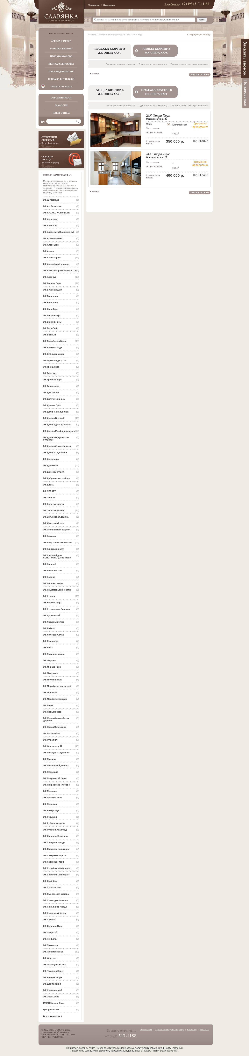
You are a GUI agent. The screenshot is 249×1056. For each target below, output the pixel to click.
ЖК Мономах (50, 692)
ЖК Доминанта (51, 459)
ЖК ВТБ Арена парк (53, 354)
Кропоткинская (179, 125)
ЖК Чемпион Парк (53, 971)
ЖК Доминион (50, 465)
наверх (95, 73)
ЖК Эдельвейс (51, 996)
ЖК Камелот (49, 536)
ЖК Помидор (50, 791)
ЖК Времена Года (52, 347)
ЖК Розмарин (50, 817)
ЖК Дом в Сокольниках (55, 412)
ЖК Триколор (50, 945)
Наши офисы (109, 4)
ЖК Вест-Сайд (50, 328)
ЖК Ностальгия (51, 733)
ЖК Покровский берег (55, 778)
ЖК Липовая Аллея (53, 635)
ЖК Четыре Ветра (52, 977)
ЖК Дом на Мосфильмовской (59, 431)
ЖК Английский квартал (56, 264)
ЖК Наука (48, 705)
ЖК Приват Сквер (52, 797)
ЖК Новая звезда (52, 712)
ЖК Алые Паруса (52, 257)
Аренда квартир (61, 41)
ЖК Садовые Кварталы (55, 836)
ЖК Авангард (50, 219)
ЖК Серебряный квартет (56, 874)
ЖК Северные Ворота (54, 855)
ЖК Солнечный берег (54, 913)
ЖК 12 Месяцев (51, 200)
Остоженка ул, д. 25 (156, 119)
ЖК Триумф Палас (53, 952)
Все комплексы (51, 1016)
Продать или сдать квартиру (169, 1029)
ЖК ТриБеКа (49, 939)
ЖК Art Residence (52, 206)
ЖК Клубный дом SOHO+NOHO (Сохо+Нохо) (57, 556)
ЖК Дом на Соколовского (57, 446)
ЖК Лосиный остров (54, 654)
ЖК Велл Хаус (50, 309)
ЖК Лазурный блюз (53, 622)
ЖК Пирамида (50, 772)
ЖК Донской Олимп (53, 472)
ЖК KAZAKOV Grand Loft (56, 213)
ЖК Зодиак (49, 497)
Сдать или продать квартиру (153, 64)
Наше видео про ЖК (61, 71)
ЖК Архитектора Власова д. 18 (59, 270)
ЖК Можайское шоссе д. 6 (57, 686)
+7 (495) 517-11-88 (195, 3)
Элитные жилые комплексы (111, 34)
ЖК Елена (48, 485)
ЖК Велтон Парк (52, 315)
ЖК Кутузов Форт (52, 602)
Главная (92, 34)
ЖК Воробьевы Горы (54, 341)
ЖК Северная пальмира (56, 849)
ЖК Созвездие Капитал (55, 900)
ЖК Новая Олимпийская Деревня (56, 719)
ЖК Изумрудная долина (55, 517)
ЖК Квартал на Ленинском (57, 542)
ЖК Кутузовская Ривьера (56, 609)
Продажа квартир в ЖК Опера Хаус (156, 92)
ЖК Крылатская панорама (57, 590)
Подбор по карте (61, 86)
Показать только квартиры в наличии (189, 64)
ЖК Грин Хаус (50, 373)
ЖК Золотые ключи (53, 504)
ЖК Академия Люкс (53, 238)
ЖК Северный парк (53, 862)
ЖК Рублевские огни (54, 823)
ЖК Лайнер (49, 628)
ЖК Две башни (51, 392)
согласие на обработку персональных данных (110, 1050)
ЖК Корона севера (53, 583)
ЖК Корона (49, 577)
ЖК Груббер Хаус (52, 379)
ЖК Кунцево (49, 596)
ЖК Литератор (50, 641)
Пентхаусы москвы (61, 63)
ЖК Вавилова (50, 296)
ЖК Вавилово (50, 302)
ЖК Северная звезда (54, 842)
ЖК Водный (49, 335)
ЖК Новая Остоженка (54, 727)
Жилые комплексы (61, 33)
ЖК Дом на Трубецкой (55, 452)
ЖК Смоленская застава (56, 894)
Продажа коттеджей (61, 79)
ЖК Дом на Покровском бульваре (56, 438)
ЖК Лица (48, 647)
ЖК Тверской (50, 932)
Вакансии (61, 105)
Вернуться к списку (199, 34)
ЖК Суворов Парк (52, 926)
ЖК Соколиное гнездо (55, 907)
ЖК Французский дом (54, 964)
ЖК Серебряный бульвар (56, 868)
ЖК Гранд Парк (51, 367)
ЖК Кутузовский (51, 615)
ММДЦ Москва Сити (53, 1003)
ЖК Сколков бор (52, 887)
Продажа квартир (61, 48)
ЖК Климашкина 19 (53, 549)
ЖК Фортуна (49, 958)
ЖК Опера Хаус (158, 115)
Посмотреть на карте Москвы (120, 64)
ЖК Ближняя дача (52, 290)
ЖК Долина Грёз (51, 405)
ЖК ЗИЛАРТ (49, 491)
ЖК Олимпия (50, 740)
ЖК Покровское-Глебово (56, 785)
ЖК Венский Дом (52, 322)
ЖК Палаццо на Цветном (56, 752)
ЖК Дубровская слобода (56, 478)
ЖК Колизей (49, 564)
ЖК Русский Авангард (55, 830)
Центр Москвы (51, 1009)
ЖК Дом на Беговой (53, 418)
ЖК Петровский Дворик (56, 765)
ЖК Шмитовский (52, 984)
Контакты (204, 1029)
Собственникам (61, 97)
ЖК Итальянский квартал (56, 529)
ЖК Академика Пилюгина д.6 (58, 232)
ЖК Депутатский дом (54, 399)
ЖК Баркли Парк (52, 283)
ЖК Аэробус (49, 277)
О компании (93, 4)
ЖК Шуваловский (52, 990)
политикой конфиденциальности (153, 1048)
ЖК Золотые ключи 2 (54, 510)
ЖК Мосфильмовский (55, 699)
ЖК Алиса (48, 251)
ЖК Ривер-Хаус (51, 810)
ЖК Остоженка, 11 (52, 746)
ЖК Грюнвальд (51, 386)
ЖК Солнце (49, 919)
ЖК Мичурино (50, 673)
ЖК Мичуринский (52, 680)
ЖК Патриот (49, 759)
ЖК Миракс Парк (52, 667)
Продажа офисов (61, 56)
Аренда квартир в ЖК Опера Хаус (156, 51)
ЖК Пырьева (50, 804)
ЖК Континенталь (52, 570)
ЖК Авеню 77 (50, 225)
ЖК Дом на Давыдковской (57, 424)
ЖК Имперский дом (53, 523)
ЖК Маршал (49, 660)
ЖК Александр (51, 245)
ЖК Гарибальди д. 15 (54, 360)
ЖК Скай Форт (50, 881)
